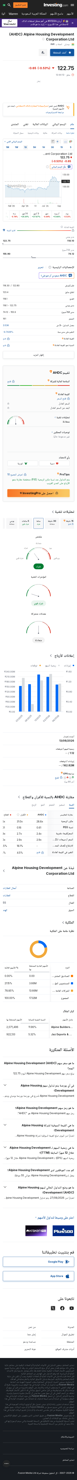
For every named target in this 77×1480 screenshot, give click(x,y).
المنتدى (15, 124)
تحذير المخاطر (68, 1459)
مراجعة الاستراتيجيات (55, 112)
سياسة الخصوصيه (67, 1448)
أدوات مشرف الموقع (65, 1348)
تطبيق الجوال (67, 1334)
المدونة (71, 1326)
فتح (38, 852)
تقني (25, 124)
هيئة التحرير (30, 1348)
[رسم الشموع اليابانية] (71, 142)
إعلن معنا (31, 1334)
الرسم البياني (59, 124)
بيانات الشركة (57, 133)
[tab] (68, 523)
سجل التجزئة (18, 133)
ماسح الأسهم (56, 14)
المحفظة (70, 1341)
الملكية (69, 922)
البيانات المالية (40, 124)
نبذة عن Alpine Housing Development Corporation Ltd (43, 871)
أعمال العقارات (9, 887)
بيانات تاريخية (33, 133)
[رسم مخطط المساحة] (66, 142)
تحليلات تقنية (64, 511)
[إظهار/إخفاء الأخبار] (53, 142)
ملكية (45, 133)
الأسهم (70, 14)
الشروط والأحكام (67, 1436)
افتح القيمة (11, 230)
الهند (5, 909)
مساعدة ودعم (29, 1341)
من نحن (32, 1326)
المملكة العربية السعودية (34, 14)
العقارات (6, 895)
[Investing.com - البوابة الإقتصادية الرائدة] (56, 5)
